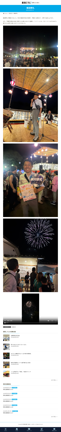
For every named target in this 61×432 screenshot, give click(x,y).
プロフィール (29, 430)
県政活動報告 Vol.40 (8, 395)
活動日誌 (14, 327)
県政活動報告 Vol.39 (8, 401)
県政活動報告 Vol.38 (8, 407)
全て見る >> (54, 380)
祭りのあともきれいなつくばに (18, 344)
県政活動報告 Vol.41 (8, 389)
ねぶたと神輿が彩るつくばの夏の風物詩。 (21, 353)
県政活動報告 (14, 387)
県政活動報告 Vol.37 (8, 413)
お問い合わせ (54, 430)
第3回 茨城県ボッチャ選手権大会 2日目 (20, 362)
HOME (17, 430)
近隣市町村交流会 (15, 335)
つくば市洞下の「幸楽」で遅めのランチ (21, 371)
